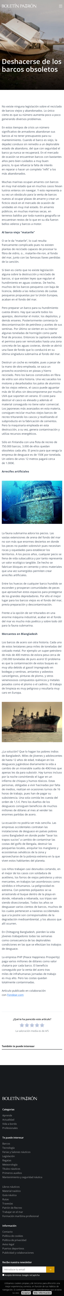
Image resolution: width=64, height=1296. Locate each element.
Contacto (7, 1231)
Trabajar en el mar (12, 1212)
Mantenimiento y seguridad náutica (22, 1177)
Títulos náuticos (11, 1168)
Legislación (8, 1156)
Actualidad (8, 1119)
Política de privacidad (14, 1240)
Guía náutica (9, 1195)
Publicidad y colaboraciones (18, 1252)
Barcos (6, 1143)
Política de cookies (12, 1236)
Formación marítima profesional (20, 1216)
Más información (42, 1292)
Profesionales (10, 1128)
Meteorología (9, 1164)
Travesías (7, 1203)
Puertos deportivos (13, 1248)
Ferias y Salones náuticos (16, 1152)
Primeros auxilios (12, 1173)
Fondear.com (15, 995)
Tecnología (8, 1147)
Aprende (7, 1115)
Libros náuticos (11, 1186)
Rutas (5, 1199)
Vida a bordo (9, 1123)
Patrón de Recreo (12, 1207)
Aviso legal (8, 1244)
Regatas (6, 1160)
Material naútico (11, 1191)
